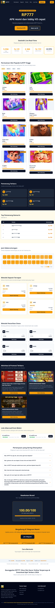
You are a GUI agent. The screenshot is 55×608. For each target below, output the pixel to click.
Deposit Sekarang (14, 295)
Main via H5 (34, 28)
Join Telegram (27, 537)
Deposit (22, 2)
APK (52, 2)
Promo (26, 2)
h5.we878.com (41, 590)
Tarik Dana (14, 339)
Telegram (42, 2)
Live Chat (35, 2)
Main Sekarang (13, 94)
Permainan (16, 2)
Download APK (21, 28)
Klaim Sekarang (14, 393)
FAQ (31, 2)
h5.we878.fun (41, 588)
